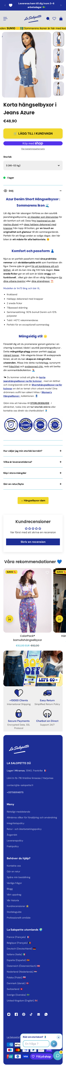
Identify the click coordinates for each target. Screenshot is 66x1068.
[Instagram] (9, 1014)
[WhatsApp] (46, 1014)
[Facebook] (16, 1014)
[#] (33, 668)
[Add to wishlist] (47, 572)
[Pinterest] (23, 1014)
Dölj (11, 190)
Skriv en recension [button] (33, 542)
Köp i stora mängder (14, 472)
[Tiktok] (31, 1014)
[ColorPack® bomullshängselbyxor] (27, 600)
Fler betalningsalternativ (33, 148)
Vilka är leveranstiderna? (17, 461)
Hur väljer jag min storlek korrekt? (22, 450)
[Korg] (61, 18)
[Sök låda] (48, 18)
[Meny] (5, 19)
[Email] (38, 1014)
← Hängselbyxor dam (33, 500)
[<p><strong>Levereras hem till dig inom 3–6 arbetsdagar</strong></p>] (33, 5)
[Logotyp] (32, 18)
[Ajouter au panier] (9, 618)
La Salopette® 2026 (17, 1037)
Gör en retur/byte (13, 484)
